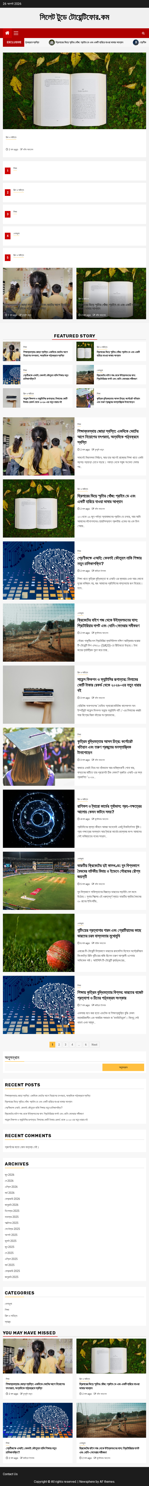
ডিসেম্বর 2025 (12, 1210)
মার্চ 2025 (10, 1264)
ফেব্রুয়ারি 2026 (12, 1198)
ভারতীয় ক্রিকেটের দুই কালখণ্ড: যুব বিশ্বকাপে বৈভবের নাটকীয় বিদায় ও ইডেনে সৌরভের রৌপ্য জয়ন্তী (108, 871)
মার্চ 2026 (10, 1192)
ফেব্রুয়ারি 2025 (12, 1270)
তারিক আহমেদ (100, 943)
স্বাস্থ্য (7, 1321)
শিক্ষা (15, 168)
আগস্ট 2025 (11, 1234)
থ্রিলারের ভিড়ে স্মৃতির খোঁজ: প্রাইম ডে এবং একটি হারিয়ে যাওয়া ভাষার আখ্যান (53, 42)
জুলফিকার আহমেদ (101, 633)
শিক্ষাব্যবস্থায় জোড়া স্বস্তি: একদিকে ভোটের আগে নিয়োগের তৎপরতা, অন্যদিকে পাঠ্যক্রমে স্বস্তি (56, 173)
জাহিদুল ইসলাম (28, 149)
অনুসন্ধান (12, 1057)
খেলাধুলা (16, 233)
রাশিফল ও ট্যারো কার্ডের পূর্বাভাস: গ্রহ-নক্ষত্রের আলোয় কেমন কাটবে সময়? (109, 809)
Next (94, 1044)
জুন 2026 (9, 1174)
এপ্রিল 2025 (11, 1258)
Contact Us (10, 1474)
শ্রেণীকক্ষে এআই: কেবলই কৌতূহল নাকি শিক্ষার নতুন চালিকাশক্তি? (42, 216)
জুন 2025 (9, 1246)
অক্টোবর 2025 (11, 1222)
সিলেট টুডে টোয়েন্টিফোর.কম (74, 17)
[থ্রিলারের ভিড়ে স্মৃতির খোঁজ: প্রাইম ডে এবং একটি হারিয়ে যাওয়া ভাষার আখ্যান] (85, 351)
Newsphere (87, 1481)
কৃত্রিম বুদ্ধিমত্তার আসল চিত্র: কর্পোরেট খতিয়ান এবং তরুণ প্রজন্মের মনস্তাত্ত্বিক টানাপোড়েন (118, 400)
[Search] (143, 33)
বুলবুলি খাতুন (26, 315)
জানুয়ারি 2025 (11, 1277)
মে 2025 (9, 1252)
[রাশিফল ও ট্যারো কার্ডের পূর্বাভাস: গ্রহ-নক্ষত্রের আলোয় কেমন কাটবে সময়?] (38, 819)
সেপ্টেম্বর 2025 (12, 1228)
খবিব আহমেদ (101, 315)
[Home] (7, 33)
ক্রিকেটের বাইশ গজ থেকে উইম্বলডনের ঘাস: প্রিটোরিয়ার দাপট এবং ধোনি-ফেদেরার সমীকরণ (53, 238)
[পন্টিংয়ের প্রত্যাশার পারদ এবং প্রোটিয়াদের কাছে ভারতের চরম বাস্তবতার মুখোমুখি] (38, 943)
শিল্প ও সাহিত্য (18, 190)
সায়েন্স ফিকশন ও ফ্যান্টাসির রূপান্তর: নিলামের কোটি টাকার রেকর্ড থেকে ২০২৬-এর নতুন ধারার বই (55, 260)
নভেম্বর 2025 (12, 1216)
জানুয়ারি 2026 (11, 1204)
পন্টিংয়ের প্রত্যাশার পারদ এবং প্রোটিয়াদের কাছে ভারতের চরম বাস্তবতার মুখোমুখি (109, 933)
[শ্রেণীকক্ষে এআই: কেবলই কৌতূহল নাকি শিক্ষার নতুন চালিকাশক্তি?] (74, 91)
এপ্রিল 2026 (11, 1186)
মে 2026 (9, 1180)
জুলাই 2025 (10, 1240)
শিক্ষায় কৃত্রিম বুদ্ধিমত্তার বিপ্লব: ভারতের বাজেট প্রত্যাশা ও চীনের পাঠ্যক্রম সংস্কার (110, 995)
